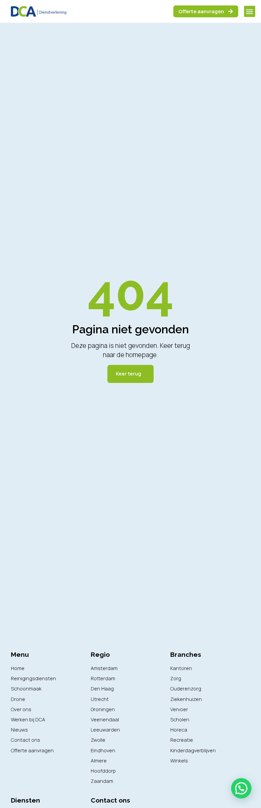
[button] (249, 11)
